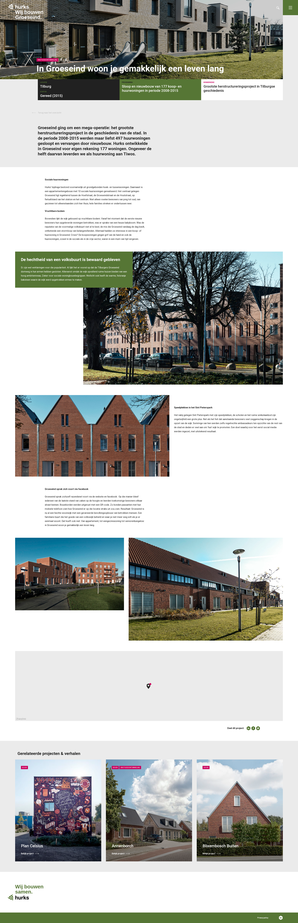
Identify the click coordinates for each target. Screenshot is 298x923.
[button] (149, 686)
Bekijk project (27, 853)
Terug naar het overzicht (49, 112)
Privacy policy (262, 918)
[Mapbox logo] (21, 719)
